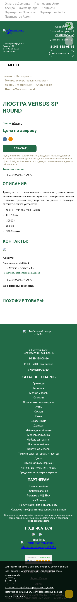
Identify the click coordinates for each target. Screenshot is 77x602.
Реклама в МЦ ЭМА (38, 495)
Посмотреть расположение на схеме (21, 273)
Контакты (48, 8)
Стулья (38, 411)
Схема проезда (38, 369)
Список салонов (38, 490)
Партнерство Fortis (52, 12)
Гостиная (38, 388)
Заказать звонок (62, 53)
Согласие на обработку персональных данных (38, 509)
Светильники (44, 84)
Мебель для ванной (38, 439)
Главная (7, 76)
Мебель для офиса (38, 435)
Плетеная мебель (38, 444)
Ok (10, 580)
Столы (38, 406)
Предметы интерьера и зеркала (38, 472)
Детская (38, 425)
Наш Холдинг (38, 500)
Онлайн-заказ (64, 35)
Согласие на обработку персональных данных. (29, 587)
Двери (38, 458)
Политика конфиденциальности (38, 504)
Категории (22, 76)
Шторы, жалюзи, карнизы (39, 463)
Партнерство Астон (17, 16)
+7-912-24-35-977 (20, 175)
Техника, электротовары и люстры (25, 80)
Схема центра (28, 8)
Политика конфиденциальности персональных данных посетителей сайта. (33, 594)
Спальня (38, 397)
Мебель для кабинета (39, 430)
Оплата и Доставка (17, 3)
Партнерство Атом (46, 3)
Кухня (38, 416)
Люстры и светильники (18, 84)
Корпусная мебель (38, 449)
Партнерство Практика (20, 12)
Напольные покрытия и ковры (38, 467)
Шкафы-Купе (38, 420)
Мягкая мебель (38, 392)
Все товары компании (19, 285)
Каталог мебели (38, 486)
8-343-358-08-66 (62, 46)
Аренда (10, 8)
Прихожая (39, 383)
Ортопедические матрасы (38, 402)
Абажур (17, 123)
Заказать (20, 148)
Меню (13, 65)
